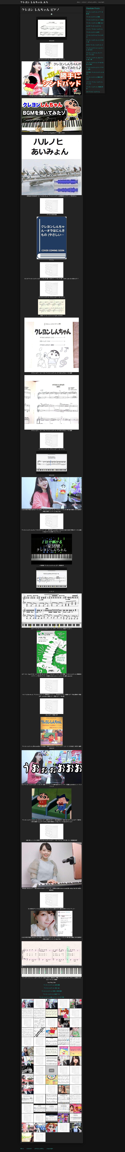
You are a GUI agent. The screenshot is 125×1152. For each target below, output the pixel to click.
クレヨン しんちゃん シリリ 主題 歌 (94, 13)
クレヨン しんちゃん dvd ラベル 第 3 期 (94, 58)
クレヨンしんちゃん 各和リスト (51, 994)
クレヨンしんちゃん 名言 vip (52, 988)
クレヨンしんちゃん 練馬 (93, 17)
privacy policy (92, 2)
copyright (101, 2)
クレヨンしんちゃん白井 (92, 32)
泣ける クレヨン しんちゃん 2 (94, 45)
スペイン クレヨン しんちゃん (94, 29)
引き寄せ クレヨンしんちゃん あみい (95, 73)
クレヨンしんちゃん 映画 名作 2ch (94, 78)
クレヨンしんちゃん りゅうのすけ (94, 36)
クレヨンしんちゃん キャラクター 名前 (94, 68)
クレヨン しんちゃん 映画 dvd (94, 23)
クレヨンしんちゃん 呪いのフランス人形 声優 (51, 997)
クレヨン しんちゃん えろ (34, 2)
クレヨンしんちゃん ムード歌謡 (94, 20)
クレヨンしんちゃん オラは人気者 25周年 (94, 63)
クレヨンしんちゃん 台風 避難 (51, 985)
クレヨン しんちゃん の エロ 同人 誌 (94, 41)
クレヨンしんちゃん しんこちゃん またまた (94, 49)
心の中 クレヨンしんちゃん (93, 26)
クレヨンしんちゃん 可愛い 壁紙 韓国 (51, 991)
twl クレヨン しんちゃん (93, 91)
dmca (78, 2)
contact (84, 2)
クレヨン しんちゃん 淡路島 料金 (94, 87)
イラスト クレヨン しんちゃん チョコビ (94, 83)
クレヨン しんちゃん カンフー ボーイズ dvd (94, 53)
